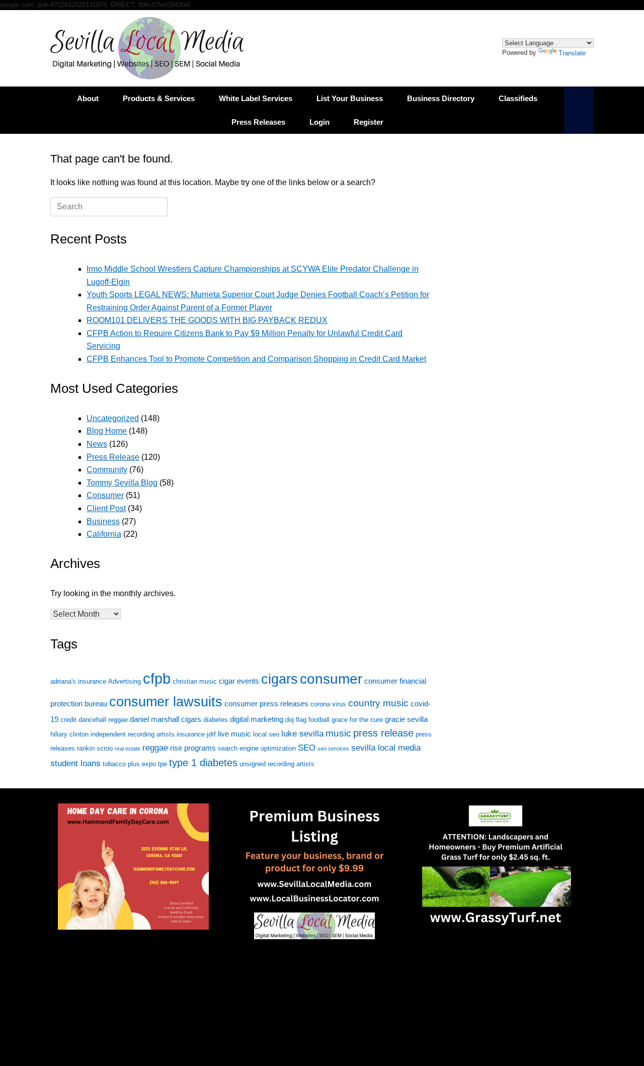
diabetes (215, 719)
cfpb (157, 678)
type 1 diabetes (203, 762)
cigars (279, 679)
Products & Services (159, 98)
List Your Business (349, 98)
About (88, 98)
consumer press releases (266, 703)
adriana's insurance (78, 681)
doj (289, 719)
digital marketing (256, 719)
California (104, 534)
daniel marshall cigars (165, 719)
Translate (572, 53)
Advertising (124, 681)
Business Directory (440, 98)
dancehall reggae (103, 719)
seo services (333, 749)
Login (319, 122)
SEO (306, 748)
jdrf (211, 734)
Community (107, 469)
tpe (162, 764)
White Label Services (255, 98)
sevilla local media (386, 748)
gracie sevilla (406, 719)
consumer (331, 679)
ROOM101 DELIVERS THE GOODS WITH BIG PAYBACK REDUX (207, 320)
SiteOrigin (314, 995)
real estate (127, 749)
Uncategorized (113, 418)
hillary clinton (69, 734)
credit (68, 719)
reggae (155, 748)
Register (368, 122)
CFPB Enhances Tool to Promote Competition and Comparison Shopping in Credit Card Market (256, 359)
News (97, 444)
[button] (579, 110)
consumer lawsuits (165, 701)
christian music (195, 681)
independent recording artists (133, 734)
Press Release (113, 457)
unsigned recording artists (276, 764)
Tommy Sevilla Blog (122, 482)
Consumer (105, 495)
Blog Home (107, 431)
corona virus (328, 704)
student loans (75, 763)
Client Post (106, 508)
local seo (266, 734)
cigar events (239, 681)
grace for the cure (357, 719)
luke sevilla (302, 734)
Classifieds (518, 98)
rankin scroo (95, 748)
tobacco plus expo (129, 764)
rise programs (193, 748)
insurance (191, 734)
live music (234, 733)
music (338, 733)
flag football (313, 719)
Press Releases (258, 122)
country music (378, 703)
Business (103, 521)
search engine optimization (257, 748)
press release (383, 733)
